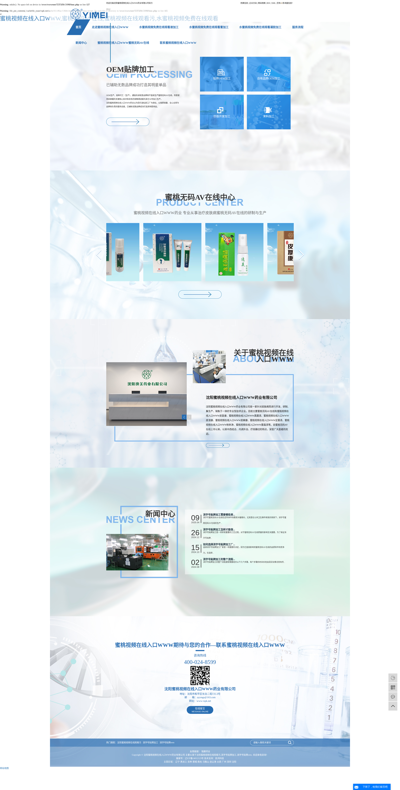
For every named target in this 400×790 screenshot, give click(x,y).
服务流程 (297, 27)
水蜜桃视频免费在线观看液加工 (159, 27)
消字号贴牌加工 (150, 742)
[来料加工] (269, 112)
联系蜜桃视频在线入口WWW (178, 42)
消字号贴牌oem (167, 742)
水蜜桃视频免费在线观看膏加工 (209, 27)
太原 (219, 762)
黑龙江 (183, 762)
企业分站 (253, 3)
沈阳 (234, 762)
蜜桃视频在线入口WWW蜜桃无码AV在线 (123, 42)
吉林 (190, 762)
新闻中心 (81, 42)
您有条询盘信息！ (285, 3)
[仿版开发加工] (222, 112)
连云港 (213, 762)
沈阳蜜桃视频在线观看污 (129, 742)
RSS (268, 3)
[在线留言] (392, 696)
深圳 (229, 762)
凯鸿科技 (219, 758)
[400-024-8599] (392, 677)
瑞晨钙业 (205, 751)
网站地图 (261, 3)
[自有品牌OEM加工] (269, 74)
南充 (200, 762)
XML (273, 3)
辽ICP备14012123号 (194, 758)
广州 (224, 762)
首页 (78, 27)
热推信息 (244, 3)
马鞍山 (205, 762)
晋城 (194, 762)
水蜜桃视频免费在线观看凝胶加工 (260, 27)
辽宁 (177, 762)
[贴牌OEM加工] (222, 74)
